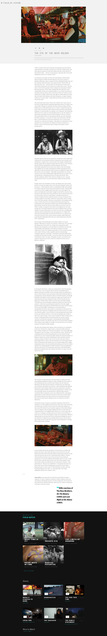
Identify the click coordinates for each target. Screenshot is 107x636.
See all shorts (27, 631)
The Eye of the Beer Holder (52, 53)
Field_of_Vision (12, 3)
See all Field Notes (28, 570)
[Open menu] (1, 2)
